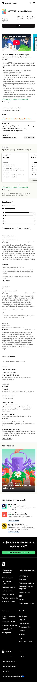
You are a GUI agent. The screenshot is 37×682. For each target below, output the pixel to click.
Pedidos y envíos (7, 591)
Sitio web (5, 389)
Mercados (22, 579)
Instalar (18, 26)
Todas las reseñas (23, 228)
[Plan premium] (19, 184)
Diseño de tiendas (8, 594)
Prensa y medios (24, 627)
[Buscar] (31, 3)
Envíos (21, 599)
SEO (20, 596)
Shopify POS (10, 126)
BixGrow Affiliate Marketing (16, 524)
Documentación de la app (10, 375)
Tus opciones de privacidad (11, 676)
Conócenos (23, 616)
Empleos (22, 620)
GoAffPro (30, 19)
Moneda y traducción (26, 603)
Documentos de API (8, 622)
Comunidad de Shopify (9, 625)
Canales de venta (7, 578)
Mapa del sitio (6, 671)
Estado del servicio (25, 641)
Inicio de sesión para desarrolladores (14, 657)
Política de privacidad (9, 369)
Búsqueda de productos (6, 582)
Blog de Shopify (7, 629)
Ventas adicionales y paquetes (26, 588)
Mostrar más (5, 264)
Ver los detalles (7, 439)
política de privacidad (20, 409)
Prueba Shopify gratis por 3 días (19, 552)
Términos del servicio (9, 662)
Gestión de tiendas (8, 602)
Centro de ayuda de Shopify (8, 617)
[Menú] (34, 3)
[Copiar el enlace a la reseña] (15, 236)
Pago (3, 126)
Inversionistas (24, 623)
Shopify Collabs (12, 504)
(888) (21, 19)
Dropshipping (23, 576)
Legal (21, 638)
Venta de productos (8, 587)
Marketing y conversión (10, 598)
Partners (22, 630)
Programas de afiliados (9, 137)
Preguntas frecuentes (9, 372)
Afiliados (22, 634)
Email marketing (24, 592)
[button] (18, 507)
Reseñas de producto (26, 583)
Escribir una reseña (8, 228)
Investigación (6, 633)
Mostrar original (6, 102)
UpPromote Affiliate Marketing (17, 513)
